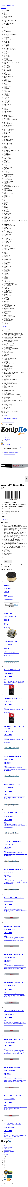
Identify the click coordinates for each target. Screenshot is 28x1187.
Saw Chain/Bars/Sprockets (11, 453)
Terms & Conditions (9, 1151)
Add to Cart (5, 519)
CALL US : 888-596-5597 (7, 5)
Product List (11, 452)
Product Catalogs (8, 1147)
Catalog (23, 447)
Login (5, 415)
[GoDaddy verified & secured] (8, 1172)
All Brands (3, 8)
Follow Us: (6, 1156)
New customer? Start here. (10, 418)
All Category (4, 326)
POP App (7, 444)
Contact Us (6, 440)
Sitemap (6, 1154)
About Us (6, 437)
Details (5, 599)
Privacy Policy (7, 1150)
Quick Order (7, 439)
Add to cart (10, 599)
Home (5, 452)
